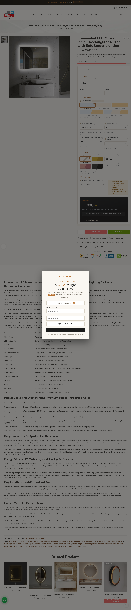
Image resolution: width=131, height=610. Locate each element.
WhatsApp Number (53, 315)
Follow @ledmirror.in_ (66, 324)
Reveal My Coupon (65, 330)
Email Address (51, 307)
